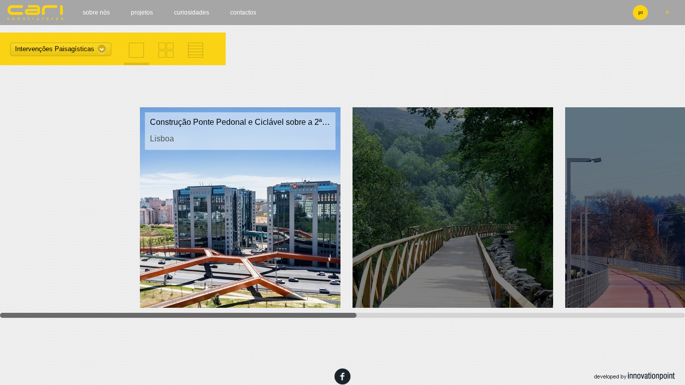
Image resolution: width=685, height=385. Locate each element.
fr (667, 12)
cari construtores (36, 12)
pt (640, 12)
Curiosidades (191, 12)
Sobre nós (96, 12)
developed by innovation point (634, 376)
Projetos (142, 12)
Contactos (243, 12)
